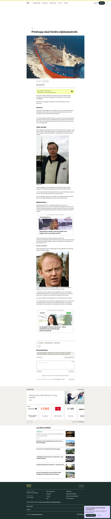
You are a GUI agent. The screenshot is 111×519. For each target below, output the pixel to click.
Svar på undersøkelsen (91, 515)
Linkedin (48, 496)
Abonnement (30, 506)
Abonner (102, 3)
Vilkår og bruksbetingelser (72, 496)
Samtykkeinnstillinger (71, 493)
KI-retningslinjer (70, 498)
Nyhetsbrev (69, 491)
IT (32, 28)
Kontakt (28, 509)
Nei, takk (99, 515)
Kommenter (46, 81)
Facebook (48, 493)
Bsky (47, 498)
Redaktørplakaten (56, 502)
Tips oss (81, 485)
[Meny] (107, 3)
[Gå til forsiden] (28, 3)
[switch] (72, 91)
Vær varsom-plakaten (45, 502)
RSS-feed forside (50, 491)
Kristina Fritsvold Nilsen (32, 492)
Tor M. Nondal (30, 497)
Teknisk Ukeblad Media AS (37, 514)
